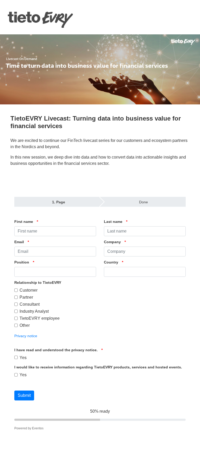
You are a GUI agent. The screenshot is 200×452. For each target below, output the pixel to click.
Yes (23, 357)
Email (19, 242)
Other (25, 325)
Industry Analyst (34, 311)
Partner (26, 297)
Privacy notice (25, 336)
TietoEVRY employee (40, 318)
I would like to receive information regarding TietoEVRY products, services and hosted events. (98, 367)
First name (23, 221)
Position (21, 262)
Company (112, 242)
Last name (113, 221)
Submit (24, 395)
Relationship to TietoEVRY (37, 282)
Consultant (30, 304)
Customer (29, 290)
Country (111, 262)
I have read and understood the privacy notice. (56, 350)
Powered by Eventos (28, 428)
